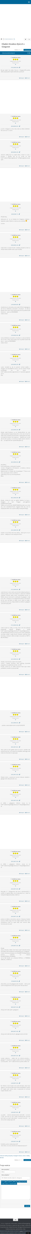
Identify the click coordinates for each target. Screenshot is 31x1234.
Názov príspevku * (6, 1175)
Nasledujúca (26, 49)
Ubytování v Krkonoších (11, 1223)
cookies (21, 1231)
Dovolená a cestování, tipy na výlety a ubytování (18, 1225)
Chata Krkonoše (4, 1227)
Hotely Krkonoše (13, 1227)
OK (28, 1233)
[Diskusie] (1, 39)
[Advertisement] (15, 20)
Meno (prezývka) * (6, 1169)
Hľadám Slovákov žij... (9, 39)
